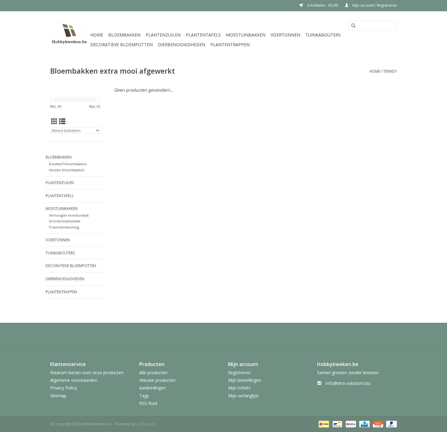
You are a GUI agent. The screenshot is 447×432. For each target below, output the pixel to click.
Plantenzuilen (163, 35)
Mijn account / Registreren (374, 5)
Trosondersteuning (64, 227)
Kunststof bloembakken (68, 164)
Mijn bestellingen (244, 380)
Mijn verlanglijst (243, 396)
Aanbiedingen (152, 388)
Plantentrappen (230, 44)
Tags (144, 396)
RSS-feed (148, 403)
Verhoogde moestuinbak (69, 215)
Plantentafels (203, 35)
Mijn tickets (239, 388)
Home (96, 35)
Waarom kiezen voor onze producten (86, 372)
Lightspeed (145, 424)
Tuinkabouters (323, 35)
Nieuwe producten (157, 380)
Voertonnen (285, 35)
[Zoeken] (353, 26)
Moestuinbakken (245, 35)
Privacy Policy (63, 388)
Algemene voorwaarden (73, 380)
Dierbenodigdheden (181, 44)
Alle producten (153, 372)
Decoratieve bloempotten (121, 44)
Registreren (239, 372)
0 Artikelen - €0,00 (322, 5)
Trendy (390, 71)
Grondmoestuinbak (64, 221)
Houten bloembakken (67, 170)
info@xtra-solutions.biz (348, 383)
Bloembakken (124, 35)
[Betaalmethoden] (323, 423)
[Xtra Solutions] (69, 35)
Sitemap (58, 396)
